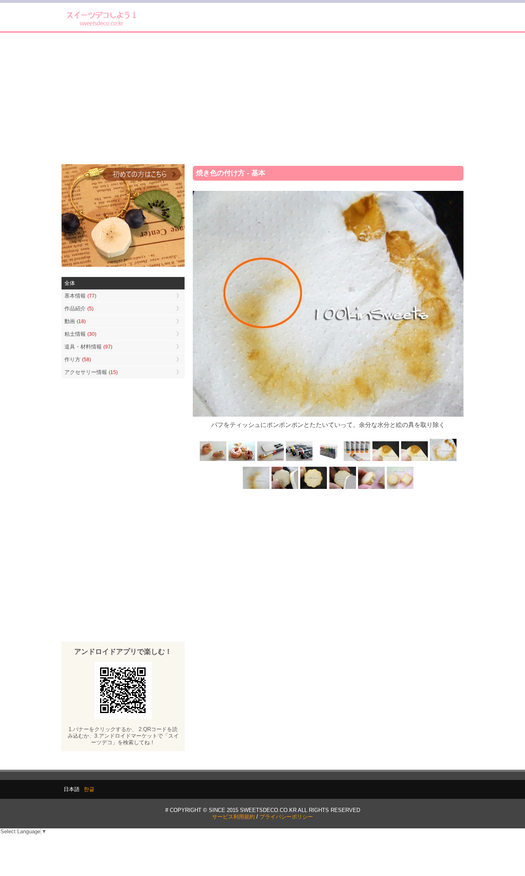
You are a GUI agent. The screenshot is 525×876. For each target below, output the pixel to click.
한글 (89, 789)
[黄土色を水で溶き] (385, 460)
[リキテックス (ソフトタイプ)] (356, 460)
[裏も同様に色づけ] (313, 488)
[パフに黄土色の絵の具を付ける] (414, 460)
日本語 (72, 789)
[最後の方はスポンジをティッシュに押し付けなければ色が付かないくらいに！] (256, 488)
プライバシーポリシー (286, 817)
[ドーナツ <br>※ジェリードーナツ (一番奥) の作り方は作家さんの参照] (242, 460)
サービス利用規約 (233, 817)
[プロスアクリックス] (328, 460)
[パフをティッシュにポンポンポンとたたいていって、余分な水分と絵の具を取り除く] (443, 460)
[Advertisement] (262, 98)
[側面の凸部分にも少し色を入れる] (371, 488)
